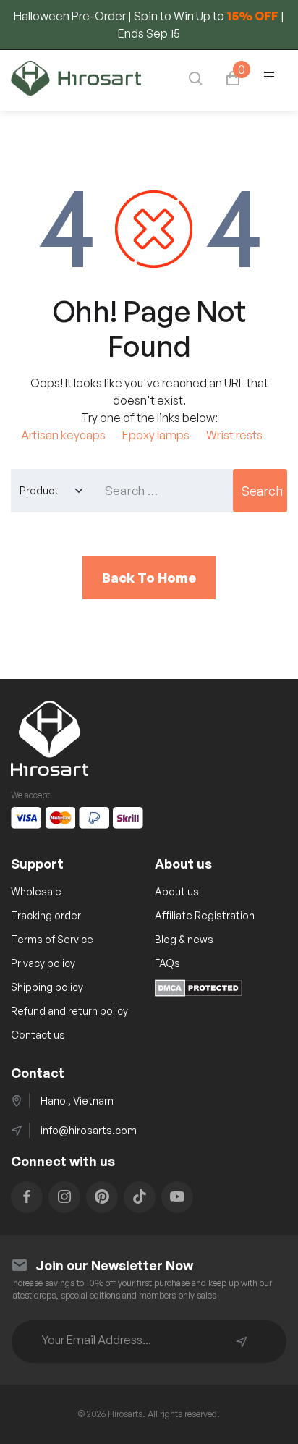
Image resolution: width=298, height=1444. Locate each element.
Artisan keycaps (63, 435)
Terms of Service (52, 939)
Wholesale (36, 891)
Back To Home (149, 578)
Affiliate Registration (205, 915)
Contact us (38, 1035)
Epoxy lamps (156, 435)
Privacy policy (43, 963)
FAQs (167, 963)
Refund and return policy (69, 1011)
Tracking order (46, 915)
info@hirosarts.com (89, 1130)
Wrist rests (234, 435)
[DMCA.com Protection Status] (198, 992)
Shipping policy (47, 987)
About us (177, 891)
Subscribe (241, 1341)
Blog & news (184, 939)
